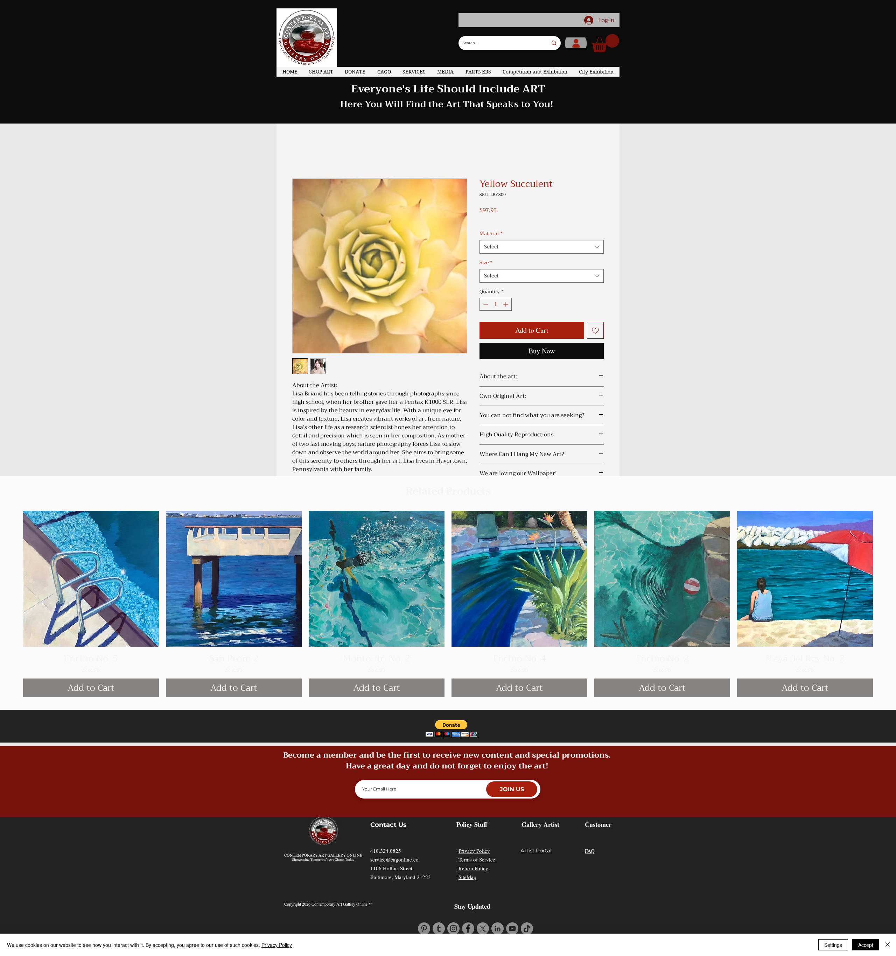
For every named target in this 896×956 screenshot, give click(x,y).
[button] (605, 43)
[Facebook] (468, 928)
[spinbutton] (495, 304)
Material (491, 233)
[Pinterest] (424, 928)
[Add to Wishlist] (595, 330)
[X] (483, 928)
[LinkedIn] (497, 928)
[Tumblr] (439, 928)
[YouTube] (512, 928)
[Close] (887, 944)
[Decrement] (485, 304)
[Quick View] (91, 579)
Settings (833, 944)
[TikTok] (527, 928)
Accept (865, 944)
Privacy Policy (474, 850)
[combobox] (541, 247)
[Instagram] (453, 928)
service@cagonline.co (394, 859)
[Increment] (506, 304)
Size (485, 262)
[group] (448, 604)
